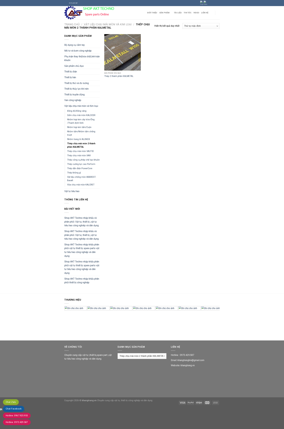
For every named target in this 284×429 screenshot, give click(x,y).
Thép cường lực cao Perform (81, 164)
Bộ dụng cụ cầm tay (74, 45)
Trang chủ (72, 24)
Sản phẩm (164, 13)
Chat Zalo (11, 402)
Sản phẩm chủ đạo (74, 66)
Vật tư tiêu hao (71, 191)
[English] (202, 3)
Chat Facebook (13, 408)
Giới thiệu (152, 13)
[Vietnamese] (205, 3)
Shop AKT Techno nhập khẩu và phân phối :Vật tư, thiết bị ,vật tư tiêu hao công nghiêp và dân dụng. (81, 221)
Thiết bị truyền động (74, 94)
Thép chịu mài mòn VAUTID (80, 151)
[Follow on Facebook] (210, 3)
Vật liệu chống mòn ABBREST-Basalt (81, 179)
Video (196, 13)
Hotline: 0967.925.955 (17, 415)
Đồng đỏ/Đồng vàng (76, 111)
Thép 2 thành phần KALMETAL (118, 76)
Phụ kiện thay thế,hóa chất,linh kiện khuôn (82, 58)
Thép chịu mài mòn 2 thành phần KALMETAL (81, 145)
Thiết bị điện (70, 71)
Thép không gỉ (74, 172)
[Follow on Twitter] (215, 3)
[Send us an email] (218, 3)
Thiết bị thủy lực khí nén (76, 88)
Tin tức (187, 13)
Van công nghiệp (72, 100)
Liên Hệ (204, 13)
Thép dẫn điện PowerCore (79, 168)
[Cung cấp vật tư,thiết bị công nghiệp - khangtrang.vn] (103, 12)
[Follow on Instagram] (212, 3)
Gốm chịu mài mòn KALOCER (81, 115)
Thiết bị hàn (70, 77)
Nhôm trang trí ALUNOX (78, 139)
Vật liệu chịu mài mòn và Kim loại (107, 24)
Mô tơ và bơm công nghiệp (78, 50)
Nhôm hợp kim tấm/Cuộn (79, 127)
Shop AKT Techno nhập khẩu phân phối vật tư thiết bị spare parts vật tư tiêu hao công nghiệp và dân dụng (81, 250)
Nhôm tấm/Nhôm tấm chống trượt (81, 133)
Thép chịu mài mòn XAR (79, 155)
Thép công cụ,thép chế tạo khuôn (83, 160)
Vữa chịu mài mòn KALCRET (81, 184)
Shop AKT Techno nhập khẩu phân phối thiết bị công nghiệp (81, 280)
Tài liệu (178, 13)
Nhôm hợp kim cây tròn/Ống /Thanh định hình (81, 121)
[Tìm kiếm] (218, 13)
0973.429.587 (187, 355)
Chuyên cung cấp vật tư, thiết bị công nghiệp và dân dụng (124, 400)
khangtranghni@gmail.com (191, 360)
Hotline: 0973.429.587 (17, 422)
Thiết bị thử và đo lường (76, 83)
